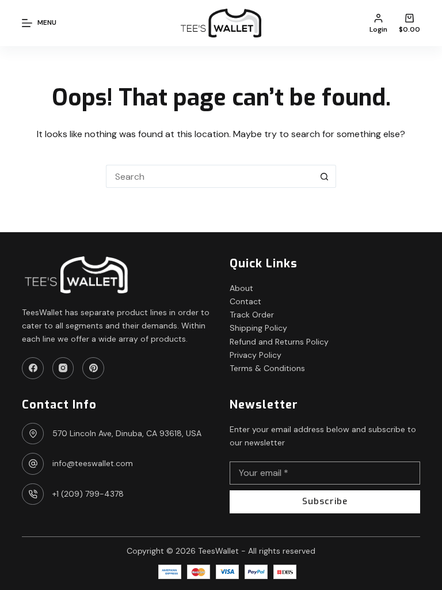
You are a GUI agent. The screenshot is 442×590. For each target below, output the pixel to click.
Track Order (252, 314)
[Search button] (324, 176)
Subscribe (325, 501)
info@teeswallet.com (92, 463)
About (241, 288)
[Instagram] (63, 368)
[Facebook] (33, 368)
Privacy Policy (255, 355)
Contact (245, 301)
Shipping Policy (258, 328)
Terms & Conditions (267, 368)
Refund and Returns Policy (279, 341)
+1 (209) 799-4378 (88, 494)
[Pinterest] (93, 368)
